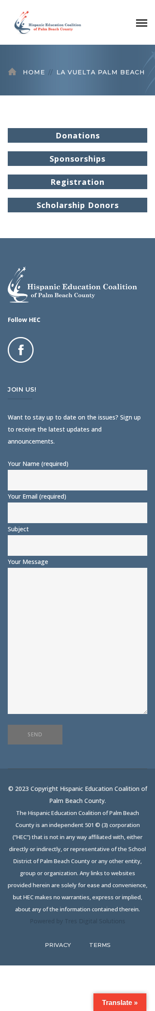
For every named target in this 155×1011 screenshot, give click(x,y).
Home (34, 72)
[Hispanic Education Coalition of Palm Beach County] (51, 21)
